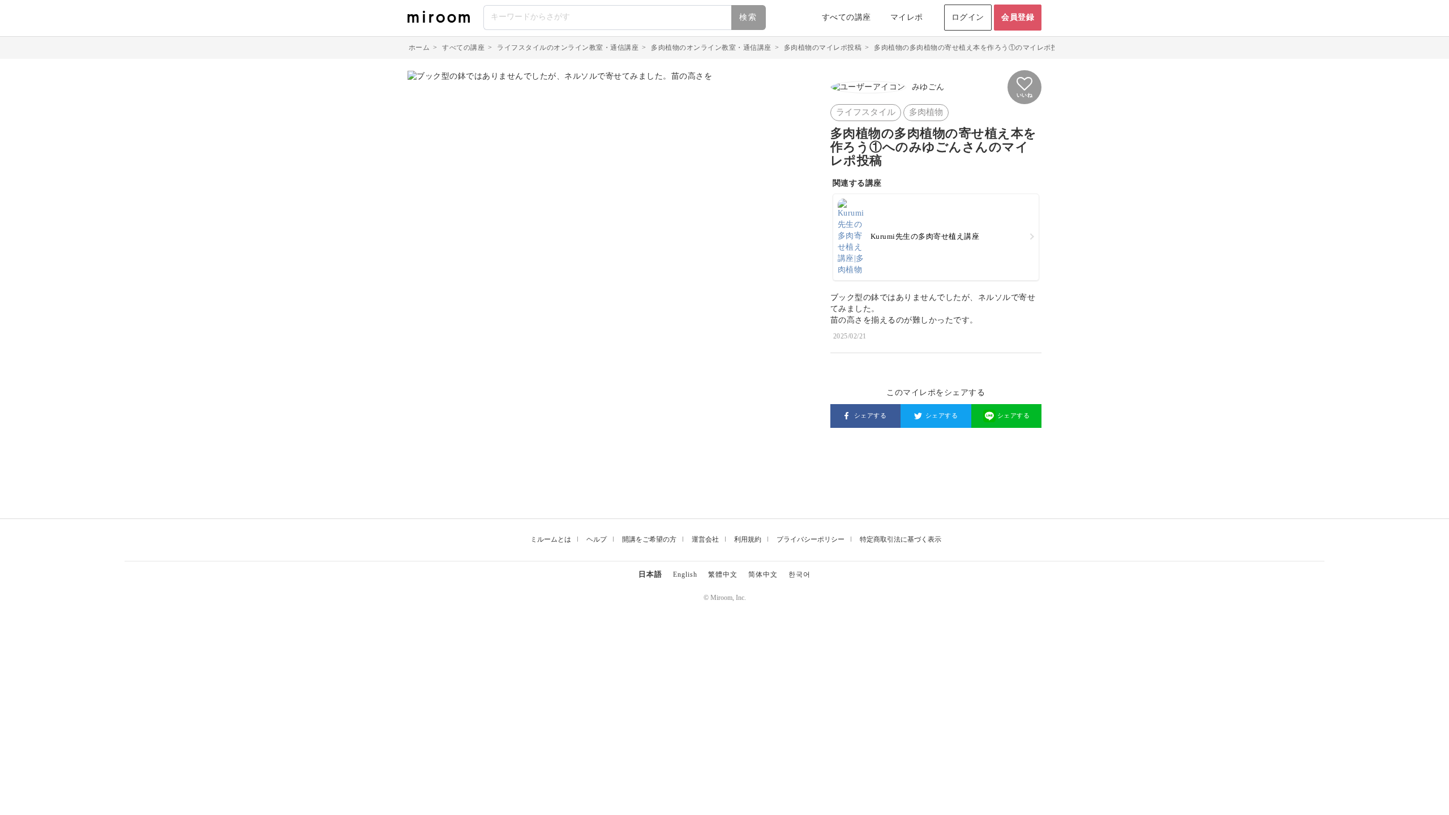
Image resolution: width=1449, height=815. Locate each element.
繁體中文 (723, 574)
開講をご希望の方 (649, 539)
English (685, 574)
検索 (748, 17)
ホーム (419, 48)
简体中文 (763, 574)
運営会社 (705, 539)
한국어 (799, 574)
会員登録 (1017, 17)
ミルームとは (550, 539)
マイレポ (906, 17)
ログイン (967, 17)
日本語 (650, 574)
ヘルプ (596, 539)
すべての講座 (846, 17)
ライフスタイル (865, 112)
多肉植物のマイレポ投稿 (823, 48)
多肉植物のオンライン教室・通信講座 (711, 48)
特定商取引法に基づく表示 (900, 539)
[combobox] (625, 17)
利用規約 (747, 539)
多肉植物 (926, 112)
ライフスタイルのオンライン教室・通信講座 (567, 48)
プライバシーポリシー (810, 539)
